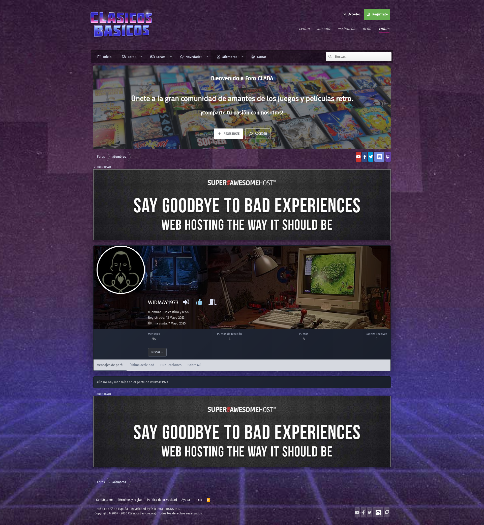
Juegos (323, 29)
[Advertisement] (242, 205)
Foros (384, 29)
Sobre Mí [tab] (194, 365)
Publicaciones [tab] (171, 365)
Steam (161, 57)
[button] (141, 57)
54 (154, 339)
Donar (261, 57)
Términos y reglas (130, 500)
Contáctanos (104, 500)
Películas (346, 29)
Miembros (229, 57)
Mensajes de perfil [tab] (110, 365)
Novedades (194, 57)
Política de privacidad (162, 500)
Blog (367, 29)
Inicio (304, 29)
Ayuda (186, 500)
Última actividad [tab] (142, 365)
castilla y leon (178, 312)
